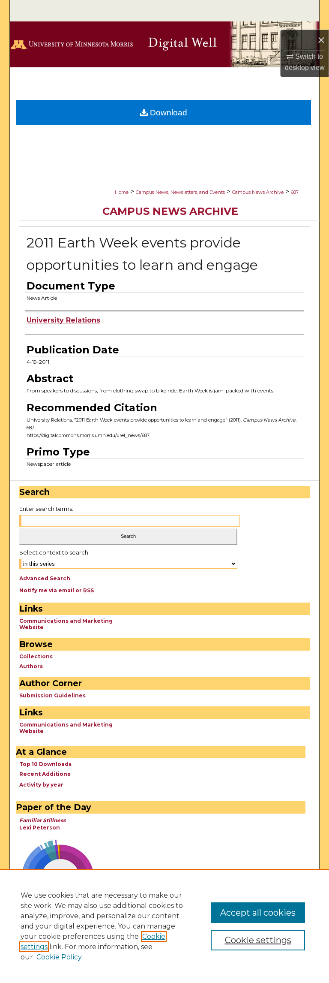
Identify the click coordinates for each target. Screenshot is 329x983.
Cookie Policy (59, 957)
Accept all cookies (258, 913)
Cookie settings (258, 940)
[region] (164, 926)
